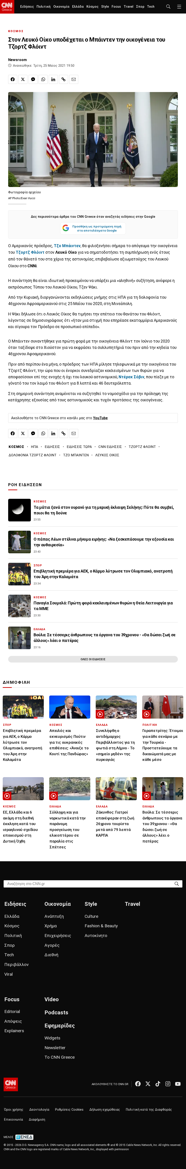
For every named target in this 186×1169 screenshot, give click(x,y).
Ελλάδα (78, 7)
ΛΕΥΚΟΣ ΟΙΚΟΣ (107, 455)
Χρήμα (50, 925)
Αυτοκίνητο (96, 935)
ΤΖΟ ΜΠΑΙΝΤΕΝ (76, 455)
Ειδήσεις (27, 7)
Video (51, 999)
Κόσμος (92, 7)
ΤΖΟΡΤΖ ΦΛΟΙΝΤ (142, 447)
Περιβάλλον (16, 964)
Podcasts (56, 1012)
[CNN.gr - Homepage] (7, 7)
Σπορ (140, 7)
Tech (150, 7)
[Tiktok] (158, 1083)
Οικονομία (61, 7)
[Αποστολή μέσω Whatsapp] (43, 79)
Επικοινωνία (13, 1120)
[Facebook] (138, 1083)
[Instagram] (168, 1083)
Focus (116, 7)
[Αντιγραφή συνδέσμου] (63, 79)
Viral (8, 974)
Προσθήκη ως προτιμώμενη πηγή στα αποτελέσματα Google (96, 228)
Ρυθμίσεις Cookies (69, 1110)
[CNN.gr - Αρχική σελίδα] (11, 1084)
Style (105, 7)
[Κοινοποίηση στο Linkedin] (53, 79)
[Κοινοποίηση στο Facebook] (12, 79)
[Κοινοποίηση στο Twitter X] (22, 79)
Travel (128, 7)
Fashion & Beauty (101, 925)
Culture (91, 916)
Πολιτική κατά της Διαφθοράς (149, 1110)
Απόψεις (13, 1021)
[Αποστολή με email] (73, 79)
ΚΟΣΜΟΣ (16, 31)
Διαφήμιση (37, 1120)
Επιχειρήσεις (57, 935)
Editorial (12, 1011)
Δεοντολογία (39, 1110)
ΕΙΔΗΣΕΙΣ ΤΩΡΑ (79, 447)
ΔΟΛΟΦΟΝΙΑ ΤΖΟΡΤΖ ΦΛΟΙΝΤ (32, 455)
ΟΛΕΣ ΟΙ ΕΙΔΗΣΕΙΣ (93, 659)
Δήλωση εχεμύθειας (104, 1110)
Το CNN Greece (59, 1057)
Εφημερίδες (59, 1025)
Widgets (52, 1038)
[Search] (177, 883)
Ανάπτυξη (54, 916)
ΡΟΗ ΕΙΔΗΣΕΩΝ (25, 485)
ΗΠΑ (34, 447)
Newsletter (55, 1047)
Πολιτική (44, 7)
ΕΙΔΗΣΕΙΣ (52, 447)
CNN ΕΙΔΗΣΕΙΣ (110, 447)
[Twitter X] (148, 1083)
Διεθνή (51, 954)
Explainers (14, 1030)
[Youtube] (178, 1083)
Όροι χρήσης (13, 1110)
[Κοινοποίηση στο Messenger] (33, 79)
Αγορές (52, 945)
